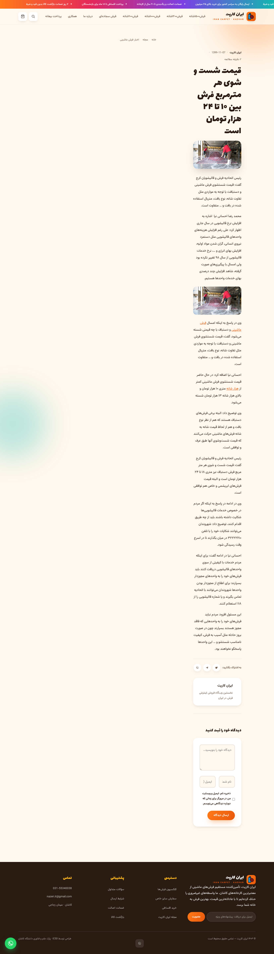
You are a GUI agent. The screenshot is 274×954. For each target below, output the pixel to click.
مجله (145, 40)
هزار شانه (232, 388)
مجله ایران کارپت (167, 917)
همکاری (72, 16)
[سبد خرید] (22, 16)
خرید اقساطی (169, 908)
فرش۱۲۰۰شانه (175, 16)
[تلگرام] (207, 667)
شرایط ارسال (117, 899)
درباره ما (88, 16)
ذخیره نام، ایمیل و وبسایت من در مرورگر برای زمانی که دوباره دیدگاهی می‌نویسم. (216, 798)
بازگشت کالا (117, 917)
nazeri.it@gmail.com (59, 897)
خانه (154, 40)
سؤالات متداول (116, 889)
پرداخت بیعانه (53, 16)
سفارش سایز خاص (166, 899)
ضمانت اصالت (116, 908)
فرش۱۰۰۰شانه (152, 16)
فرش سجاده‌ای (107, 16)
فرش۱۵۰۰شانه (197, 16)
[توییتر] (216, 667)
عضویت (196, 917)
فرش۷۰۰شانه (130, 16)
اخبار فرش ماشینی (129, 40)
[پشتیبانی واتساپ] (10, 943)
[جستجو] (33, 16)
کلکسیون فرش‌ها (167, 889)
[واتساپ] (197, 667)
